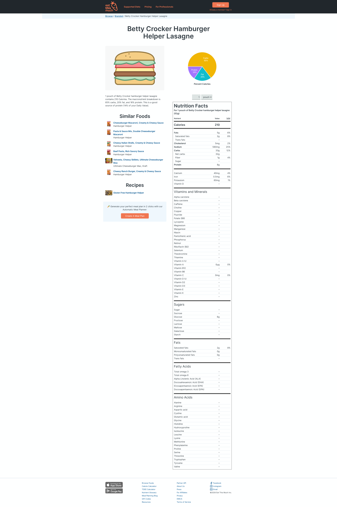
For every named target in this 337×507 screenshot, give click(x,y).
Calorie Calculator (149, 486)
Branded (119, 16)
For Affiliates (182, 492)
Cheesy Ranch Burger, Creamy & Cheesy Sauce (137, 171)
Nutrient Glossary (149, 492)
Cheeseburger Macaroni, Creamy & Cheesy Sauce (138, 122)
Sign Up (221, 5)
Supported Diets (132, 6)
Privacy (180, 496)
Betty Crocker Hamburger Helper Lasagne (168, 32)
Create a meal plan (134, 216)
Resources (146, 502)
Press (179, 489)
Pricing (148, 6)
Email (215, 489)
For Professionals (164, 6)
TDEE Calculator (148, 489)
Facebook (217, 483)
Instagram (217, 486)
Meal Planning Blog (150, 496)
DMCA (179, 499)
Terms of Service (184, 502)
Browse (109, 16)
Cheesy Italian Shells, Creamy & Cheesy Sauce (136, 142)
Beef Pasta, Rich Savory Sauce (128, 151)
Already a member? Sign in (221, 10)
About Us (181, 486)
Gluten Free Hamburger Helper (128, 192)
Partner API (181, 483)
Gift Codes (146, 499)
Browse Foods (148, 483)
